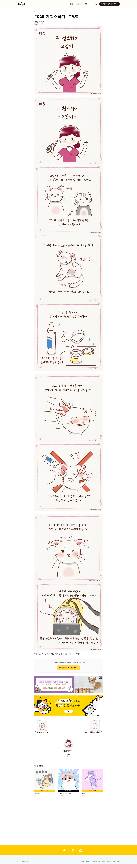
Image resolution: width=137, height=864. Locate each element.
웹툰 (71, 4)
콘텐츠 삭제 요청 (95, 861)
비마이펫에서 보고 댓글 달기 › (68, 667)
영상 (86, 4)
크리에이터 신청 (85, 861)
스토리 (78, 4)
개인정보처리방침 (106, 861)
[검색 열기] (96, 4)
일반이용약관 (116, 861)
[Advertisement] (68, 820)
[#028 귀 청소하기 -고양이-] (68, 60)
